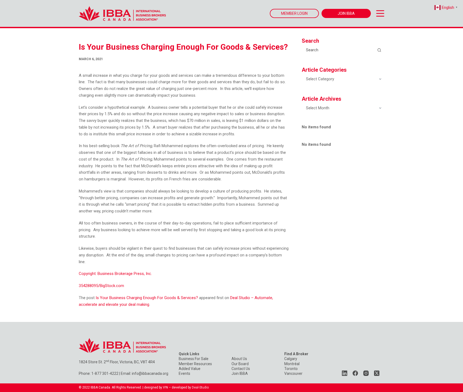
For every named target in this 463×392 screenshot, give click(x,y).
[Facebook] (355, 373)
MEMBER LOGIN (294, 13)
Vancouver (293, 373)
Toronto (291, 368)
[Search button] (379, 50)
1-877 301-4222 (104, 373)
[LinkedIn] (344, 373)
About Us (239, 359)
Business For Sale (193, 359)
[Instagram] (366, 373)
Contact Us (241, 368)
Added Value (189, 368)
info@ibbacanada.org (150, 373)
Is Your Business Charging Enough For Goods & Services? (147, 297)
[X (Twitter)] (376, 373)
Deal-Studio (200, 387)
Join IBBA (240, 373)
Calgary (290, 359)
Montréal (292, 364)
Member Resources (195, 364)
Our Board (240, 364)
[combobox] (338, 50)
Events (184, 373)
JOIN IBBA (346, 13)
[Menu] (380, 13)
